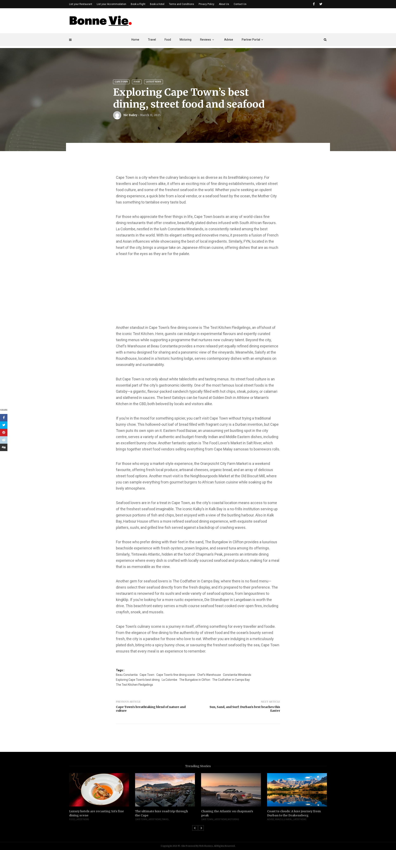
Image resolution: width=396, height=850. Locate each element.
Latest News (153, 81)
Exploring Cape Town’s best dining (138, 679)
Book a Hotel (157, 4)
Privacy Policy (206, 4)
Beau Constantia (127, 674)
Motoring (185, 39)
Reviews (205, 39)
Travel (152, 39)
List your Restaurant (80, 4)
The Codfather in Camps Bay (231, 679)
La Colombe (169, 679)
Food (168, 39)
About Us (224, 4)
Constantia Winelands (237, 674)
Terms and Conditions (181, 4)
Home (135, 39)
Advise (228, 39)
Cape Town (121, 81)
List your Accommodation (111, 4)
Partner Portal (251, 39)
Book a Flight (138, 4)
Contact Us (240, 4)
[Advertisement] (252, 22)
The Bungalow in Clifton (194, 679)
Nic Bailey (130, 115)
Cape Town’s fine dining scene (175, 674)
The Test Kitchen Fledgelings (134, 684)
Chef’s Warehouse (209, 674)
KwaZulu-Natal (283, 819)
